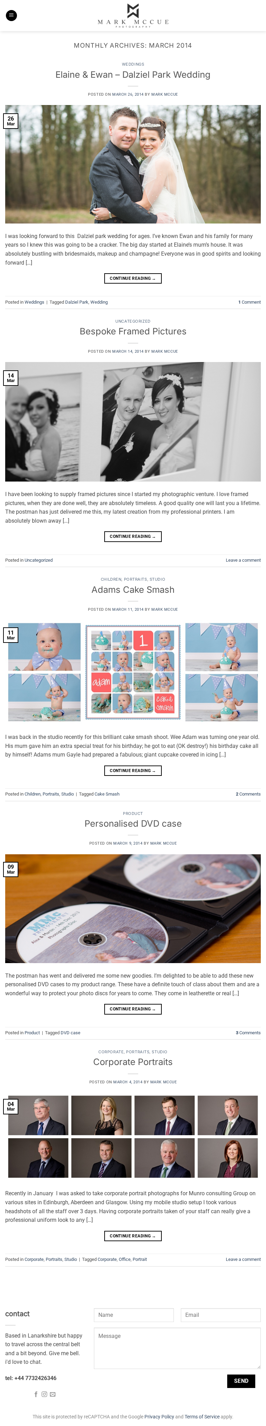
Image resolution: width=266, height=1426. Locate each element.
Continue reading (133, 278)
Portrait (140, 1259)
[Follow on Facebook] (35, 1394)
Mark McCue (164, 94)
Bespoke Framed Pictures (133, 331)
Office (125, 1259)
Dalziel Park (76, 302)
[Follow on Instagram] (44, 1394)
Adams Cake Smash (133, 589)
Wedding (99, 302)
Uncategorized (132, 321)
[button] (11, 15)
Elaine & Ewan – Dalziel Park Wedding (133, 74)
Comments (248, 794)
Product (133, 813)
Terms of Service (202, 1417)
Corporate (111, 1051)
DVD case (70, 1032)
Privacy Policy (159, 1417)
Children (111, 579)
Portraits (135, 579)
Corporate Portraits (133, 1061)
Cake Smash (107, 794)
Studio (157, 579)
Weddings (133, 64)
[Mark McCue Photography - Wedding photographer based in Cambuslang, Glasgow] (133, 15)
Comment (249, 302)
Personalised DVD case (133, 823)
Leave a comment (243, 560)
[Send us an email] (52, 1394)
